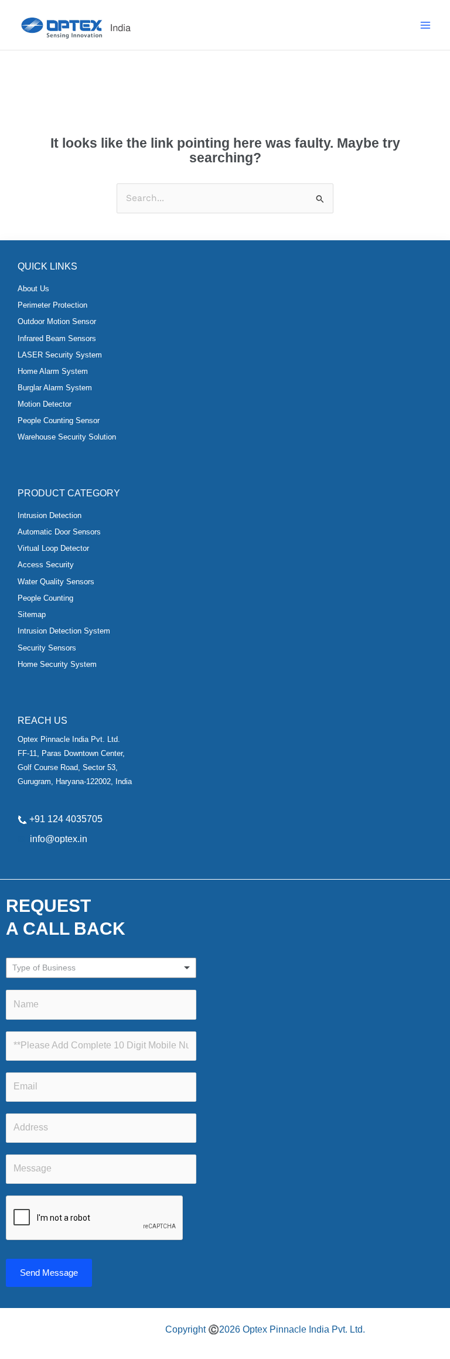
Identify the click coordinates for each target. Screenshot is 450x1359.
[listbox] (101, 968)
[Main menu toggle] (425, 25)
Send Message (49, 1273)
